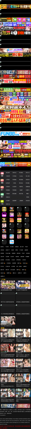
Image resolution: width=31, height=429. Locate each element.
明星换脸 (14, 190)
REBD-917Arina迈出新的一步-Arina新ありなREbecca (23, 370)
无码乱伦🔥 (25, 263)
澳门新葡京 (8, 259)
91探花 (14, 183)
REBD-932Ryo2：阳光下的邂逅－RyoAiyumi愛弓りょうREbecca (22, 356)
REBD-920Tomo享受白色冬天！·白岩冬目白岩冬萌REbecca (7, 341)
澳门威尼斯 (13, 269)
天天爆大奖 (8, 266)
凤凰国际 (2, 253)
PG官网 (7, 246)
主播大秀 (2, 256)
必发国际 (2, 259)
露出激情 (14, 193)
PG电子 (26, 246)
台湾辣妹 (8, 179)
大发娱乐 (13, 259)
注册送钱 (2, 250)
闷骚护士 (28, 190)
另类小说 (8, 204)
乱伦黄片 (12, 256)
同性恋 (27, 197)
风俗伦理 (28, 200)
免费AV (24, 273)
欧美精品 (21, 172)
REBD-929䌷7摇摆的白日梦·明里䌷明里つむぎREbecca (23, 385)
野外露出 (28, 183)
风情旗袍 (8, 190)
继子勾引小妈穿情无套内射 (7, 302)
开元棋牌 (12, 246)
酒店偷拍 (28, 253)
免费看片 (25, 266)
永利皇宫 (24, 259)
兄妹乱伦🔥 (3, 273)
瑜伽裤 (21, 190)
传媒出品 (8, 197)
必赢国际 (26, 250)
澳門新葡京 (19, 259)
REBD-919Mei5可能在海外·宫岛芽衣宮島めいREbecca (7, 400)
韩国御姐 (14, 179)
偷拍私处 (17, 256)
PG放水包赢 (8, 253)
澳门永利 (22, 246)
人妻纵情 (21, 200)
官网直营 (17, 246)
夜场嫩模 (27, 256)
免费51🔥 (19, 263)
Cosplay (21, 176)
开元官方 (2, 266)
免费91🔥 (18, 269)
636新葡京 (9, 263)
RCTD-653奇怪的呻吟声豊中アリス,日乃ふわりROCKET (8, 355)
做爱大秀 (2, 269)
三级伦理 (8, 176)
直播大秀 (7, 269)
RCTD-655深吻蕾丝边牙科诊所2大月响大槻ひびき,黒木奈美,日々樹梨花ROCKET (8, 371)
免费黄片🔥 (9, 273)
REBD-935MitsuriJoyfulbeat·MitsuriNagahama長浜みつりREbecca (8, 387)
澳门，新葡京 (19, 266)
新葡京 (16, 250)
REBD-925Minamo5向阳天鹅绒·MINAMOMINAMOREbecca (23, 402)
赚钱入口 (14, 273)
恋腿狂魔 (28, 186)
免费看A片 (20, 273)
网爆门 (27, 193)
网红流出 (21, 183)
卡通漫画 (8, 193)
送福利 (12, 250)
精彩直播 (18, 253)
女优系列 (14, 186)
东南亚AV (28, 179)
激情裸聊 (14, 263)
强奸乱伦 (14, 172)
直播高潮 (13, 253)
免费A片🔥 (24, 269)
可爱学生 (21, 186)
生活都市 (8, 200)
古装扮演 (8, 186)
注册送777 (8, 250)
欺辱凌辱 (8, 183)
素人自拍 (28, 176)
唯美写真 (21, 193)
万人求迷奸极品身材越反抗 (7, 313)
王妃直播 (7, 256)
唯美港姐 (21, 179)
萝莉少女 (28, 172)
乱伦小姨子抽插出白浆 (6, 325)
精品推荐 (8, 172)
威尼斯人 (2, 246)
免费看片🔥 (3, 263)
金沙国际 (13, 266)
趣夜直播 (22, 256)
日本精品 (14, 176)
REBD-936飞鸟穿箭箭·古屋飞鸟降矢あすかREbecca (22, 340)
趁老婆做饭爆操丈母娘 (6, 290)
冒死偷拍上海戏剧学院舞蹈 (22, 302)
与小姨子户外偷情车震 (21, 290)
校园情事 (14, 200)
